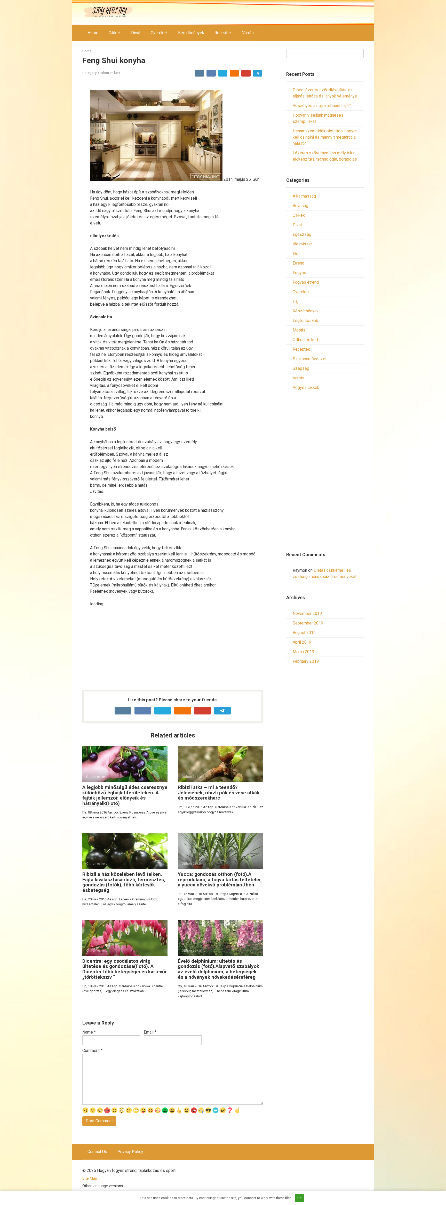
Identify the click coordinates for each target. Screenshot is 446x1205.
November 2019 (307, 613)
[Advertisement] (176, 650)
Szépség (301, 368)
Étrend (298, 263)
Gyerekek (159, 32)
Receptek (223, 32)
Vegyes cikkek (306, 387)
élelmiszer (302, 244)
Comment (92, 1050)
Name (89, 1032)
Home (92, 32)
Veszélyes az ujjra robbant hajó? (322, 105)
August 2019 (304, 632)
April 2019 (302, 642)
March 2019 (303, 651)
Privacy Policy (130, 1151)
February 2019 (306, 661)
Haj (295, 301)
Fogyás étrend (306, 282)
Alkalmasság (304, 196)
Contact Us (97, 1151)
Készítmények (191, 32)
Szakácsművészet (309, 358)
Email (150, 1032)
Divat (135, 32)
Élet (296, 253)
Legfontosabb (305, 320)
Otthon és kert (109, 73)
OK (299, 1198)
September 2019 (308, 623)
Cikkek (115, 32)
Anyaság (300, 205)
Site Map (89, 1178)
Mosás (299, 330)
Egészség (302, 234)
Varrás (248, 32)
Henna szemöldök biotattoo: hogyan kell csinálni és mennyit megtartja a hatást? (325, 137)
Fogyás (299, 272)
